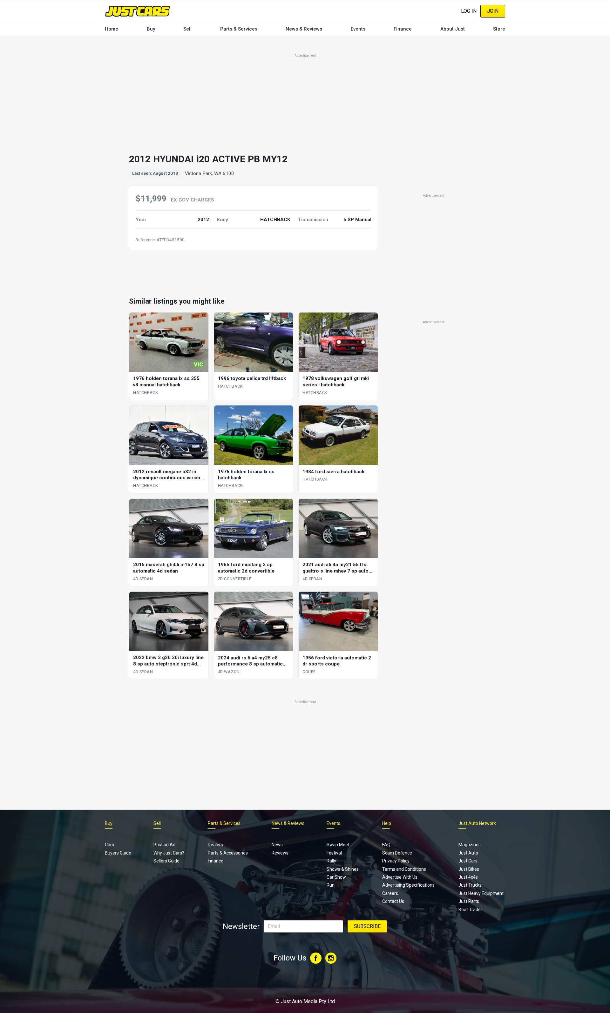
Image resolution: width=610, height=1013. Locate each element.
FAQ (386, 844)
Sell (187, 29)
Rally (331, 860)
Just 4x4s (468, 877)
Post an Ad (164, 844)
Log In (469, 11)
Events (358, 29)
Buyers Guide (118, 852)
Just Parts (468, 901)
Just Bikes (468, 869)
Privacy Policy (396, 860)
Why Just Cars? (168, 852)
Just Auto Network (477, 823)
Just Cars (468, 860)
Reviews (280, 852)
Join (492, 11)
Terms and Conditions (404, 869)
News (277, 844)
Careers (390, 893)
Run (331, 885)
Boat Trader (470, 909)
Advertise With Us (399, 877)
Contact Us (393, 901)
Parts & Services (238, 29)
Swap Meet (338, 844)
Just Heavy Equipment (481, 893)
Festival (334, 852)
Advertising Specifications (408, 885)
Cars (109, 844)
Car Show (336, 877)
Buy (151, 29)
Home (111, 29)
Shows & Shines (343, 869)
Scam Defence (397, 852)
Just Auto (468, 852)
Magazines (469, 844)
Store (499, 29)
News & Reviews (304, 29)
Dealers (215, 844)
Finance (403, 29)
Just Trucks (470, 885)
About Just (452, 29)
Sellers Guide (166, 860)
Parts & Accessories (228, 852)
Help (386, 823)
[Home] (137, 11)
